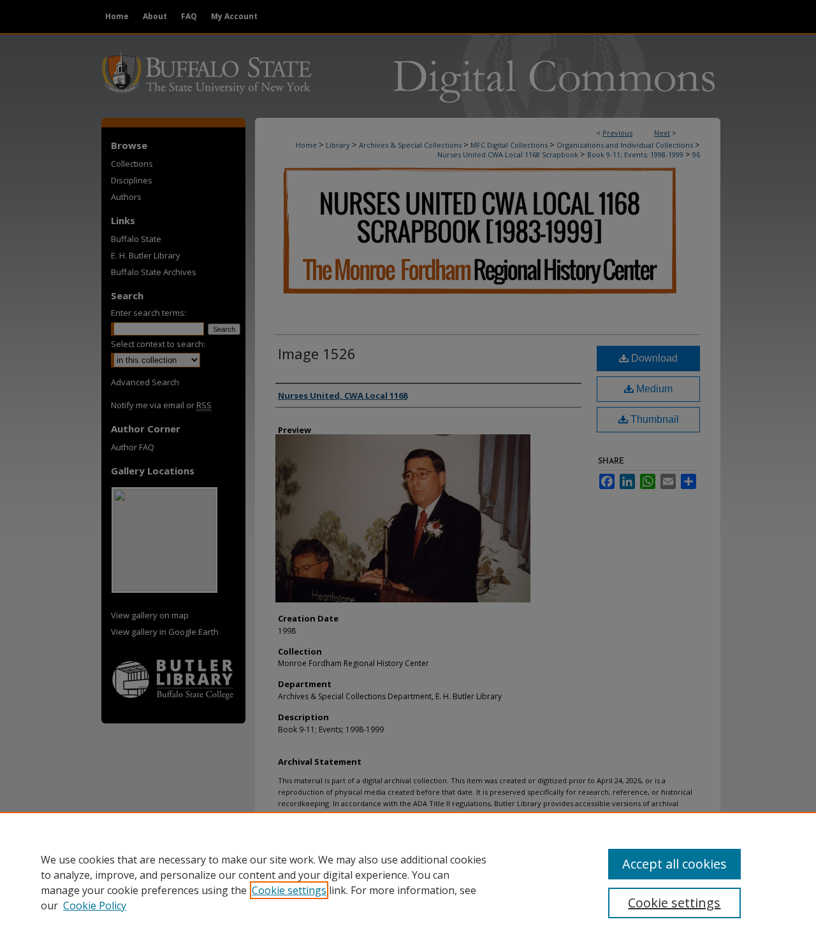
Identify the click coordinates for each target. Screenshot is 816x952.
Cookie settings (289, 890)
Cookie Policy (94, 906)
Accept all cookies (674, 863)
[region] (408, 882)
